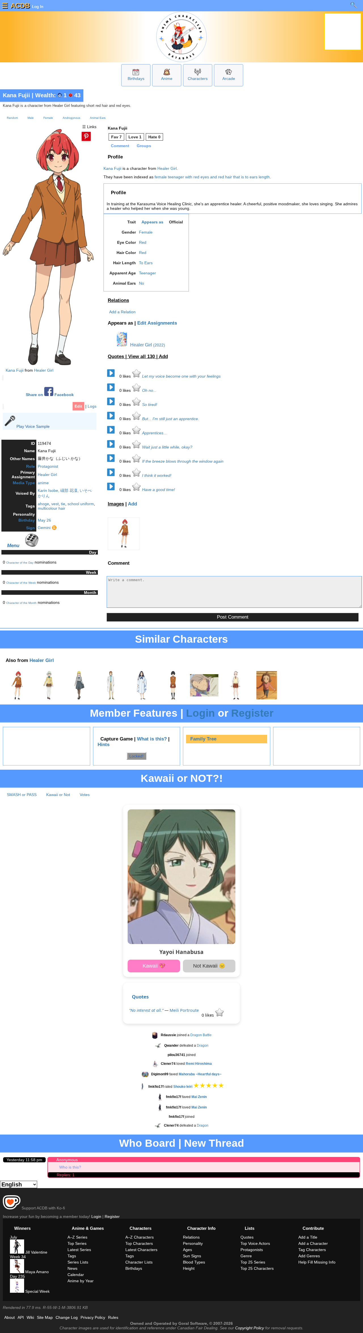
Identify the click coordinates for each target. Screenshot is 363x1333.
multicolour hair (51, 508)
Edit (78, 406)
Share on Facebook (50, 395)
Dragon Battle (201, 1035)
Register (252, 713)
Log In (37, 6)
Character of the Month (21, 602)
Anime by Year (80, 1281)
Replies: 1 (66, 1175)
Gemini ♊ (47, 527)
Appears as (152, 222)
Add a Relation (122, 312)
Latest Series (79, 1249)
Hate (154, 137)
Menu (13, 545)
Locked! (136, 756)
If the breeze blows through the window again (182, 461)
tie (63, 504)
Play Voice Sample (33, 426)
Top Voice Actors (255, 1243)
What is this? (152, 739)
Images (116, 504)
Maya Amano (36, 1271)
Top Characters (139, 1243)
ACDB (20, 5)
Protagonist (48, 466)
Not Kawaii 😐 (209, 966)
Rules (113, 1317)
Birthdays (136, 78)
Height (189, 1268)
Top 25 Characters (257, 1268)
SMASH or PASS (22, 794)
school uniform (80, 504)
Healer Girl (43, 370)
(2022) (159, 345)
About (9, 1317)
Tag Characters (312, 1249)
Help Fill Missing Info (316, 1262)
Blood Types (194, 1262)
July (13, 1237)
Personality (193, 1243)
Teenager (147, 273)
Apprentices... (154, 433)
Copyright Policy (249, 1328)
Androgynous (71, 117)
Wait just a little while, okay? (167, 447)
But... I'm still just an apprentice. (170, 418)
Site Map (45, 1317)
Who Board (147, 1143)
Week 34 (18, 1256)
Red (142, 242)
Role (30, 466)
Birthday (26, 520)
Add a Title (307, 1237)
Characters (198, 78)
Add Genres (309, 1256)
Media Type (24, 483)
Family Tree (203, 739)
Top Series (76, 1243)
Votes (85, 794)
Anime (166, 78)
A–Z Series (77, 1237)
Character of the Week (21, 582)
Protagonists (251, 1249)
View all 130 (142, 356)
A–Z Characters (139, 1237)
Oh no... (149, 390)
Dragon (202, 1046)
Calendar (75, 1274)
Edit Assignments (157, 323)
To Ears (146, 263)
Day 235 (17, 1276)
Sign (30, 528)
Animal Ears (97, 117)
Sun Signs (192, 1256)
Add (163, 356)
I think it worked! (156, 475)
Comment (120, 145)
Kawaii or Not (58, 794)
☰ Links (89, 126)
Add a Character (313, 1243)
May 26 (44, 520)
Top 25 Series (252, 1262)
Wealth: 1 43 (58, 95)
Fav (116, 137)
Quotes (140, 996)
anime (43, 483)
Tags (71, 1256)
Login (200, 713)
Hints (103, 744)
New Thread (214, 1143)
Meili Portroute (184, 1010)
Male (31, 117)
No (141, 283)
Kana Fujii (16, 95)
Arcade (228, 78)
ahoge (43, 504)
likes (125, 376)
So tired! (149, 404)
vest (55, 504)
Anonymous (67, 1160)
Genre (246, 1256)
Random (12, 117)
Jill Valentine (35, 1252)
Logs (92, 406)
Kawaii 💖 (154, 966)
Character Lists (139, 1262)
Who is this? (70, 1167)
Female (48, 117)
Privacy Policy (93, 1317)
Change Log (67, 1317)
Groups (144, 145)
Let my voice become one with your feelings (181, 376)
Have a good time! (158, 489)
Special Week (37, 1291)
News (72, 1268)
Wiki (30, 1317)
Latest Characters (141, 1249)
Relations (118, 300)
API (21, 1317)
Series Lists (77, 1262)
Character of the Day (19, 562)
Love (135, 137)
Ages (187, 1249)
